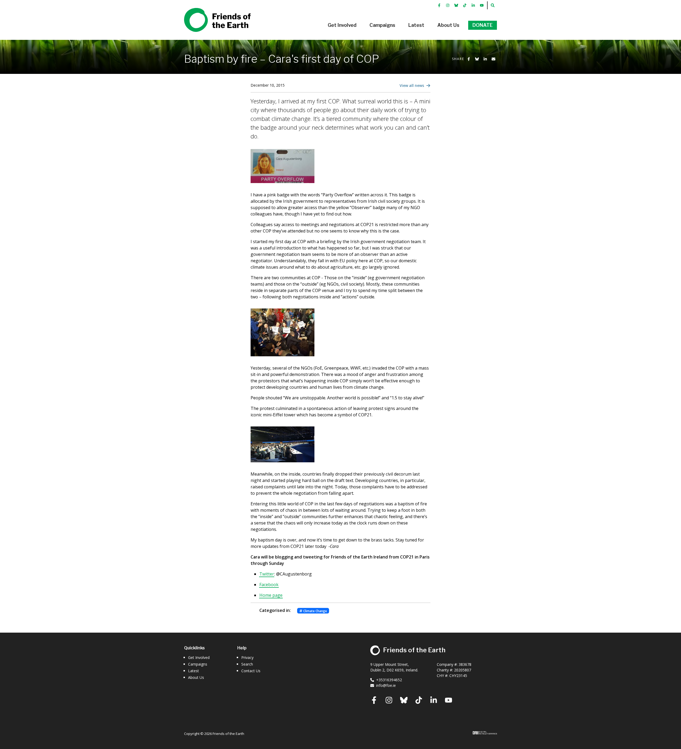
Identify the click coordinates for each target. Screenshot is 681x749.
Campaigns (197, 664)
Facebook (269, 584)
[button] (342, 25)
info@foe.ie (386, 685)
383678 (465, 664)
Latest (193, 670)
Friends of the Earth (209, 11)
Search (247, 664)
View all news (412, 85)
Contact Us (250, 670)
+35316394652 (389, 679)
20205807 (462, 669)
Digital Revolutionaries (485, 732)
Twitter (266, 574)
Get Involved (199, 657)
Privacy (247, 657)
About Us (196, 677)
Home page (271, 595)
